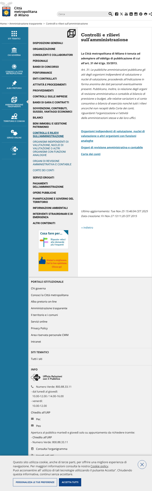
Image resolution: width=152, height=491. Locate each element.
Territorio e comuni (14, 121)
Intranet (36, 342)
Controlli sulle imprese (50, 96)
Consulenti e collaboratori (53, 55)
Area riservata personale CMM (50, 335)
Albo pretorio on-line (44, 301)
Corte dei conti (90, 154)
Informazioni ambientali (50, 208)
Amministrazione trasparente (25, 23)
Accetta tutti (70, 482)
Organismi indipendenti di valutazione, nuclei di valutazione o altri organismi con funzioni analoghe (51, 148)
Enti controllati (45, 78)
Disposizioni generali (48, 43)
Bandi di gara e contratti (51, 102)
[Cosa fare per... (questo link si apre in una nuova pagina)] (53, 248)
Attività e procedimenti (49, 84)
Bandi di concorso (46, 66)
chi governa (14, 55)
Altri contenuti (44, 223)
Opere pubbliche (44, 192)
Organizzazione (44, 49)
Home (3, 23)
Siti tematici (14, 38)
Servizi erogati (43, 177)
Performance (42, 72)
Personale (40, 61)
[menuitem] (14, 35)
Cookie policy (99, 466)
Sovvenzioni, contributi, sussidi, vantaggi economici (52, 110)
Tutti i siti (36, 359)
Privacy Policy (39, 328)
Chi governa (38, 288)
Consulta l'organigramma (51, 449)
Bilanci (38, 117)
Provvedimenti (43, 90)
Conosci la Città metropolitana (14, 72)
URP (14, 154)
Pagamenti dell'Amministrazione (48, 185)
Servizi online (14, 138)
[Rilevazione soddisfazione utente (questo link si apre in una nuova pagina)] (53, 270)
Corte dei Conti (43, 170)
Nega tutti (142, 464)
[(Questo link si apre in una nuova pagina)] (116, 14)
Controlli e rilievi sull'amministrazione (67, 23)
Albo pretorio (14, 88)
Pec (38, 419)
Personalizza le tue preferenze (35, 482)
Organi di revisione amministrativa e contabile (52, 163)
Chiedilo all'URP (41, 412)
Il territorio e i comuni (44, 315)
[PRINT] (145, 14)
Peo (38, 426)
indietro (88, 227)
